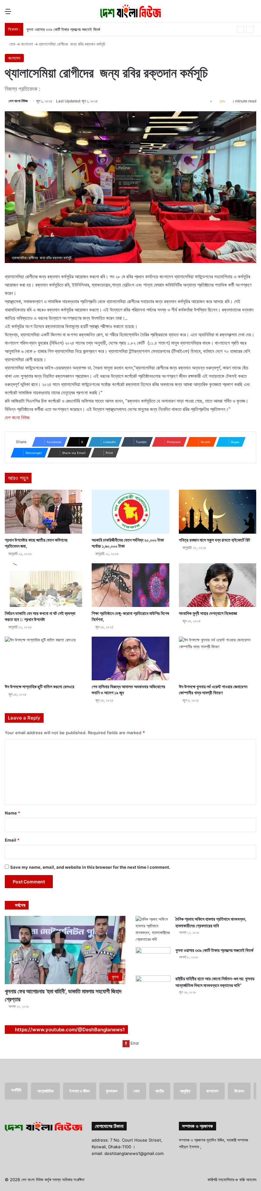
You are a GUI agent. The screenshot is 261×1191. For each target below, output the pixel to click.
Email (12, 840)
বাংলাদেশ (27, 44)
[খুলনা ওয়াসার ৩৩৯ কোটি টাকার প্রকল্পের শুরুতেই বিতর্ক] (153, 959)
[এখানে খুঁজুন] (253, 13)
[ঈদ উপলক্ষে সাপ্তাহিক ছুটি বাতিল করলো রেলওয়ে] (43, 658)
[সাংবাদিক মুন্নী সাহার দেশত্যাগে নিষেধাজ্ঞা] (217, 585)
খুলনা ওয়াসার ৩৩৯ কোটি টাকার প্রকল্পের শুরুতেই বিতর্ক (63, 29)
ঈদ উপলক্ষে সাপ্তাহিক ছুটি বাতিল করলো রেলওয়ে (39, 686)
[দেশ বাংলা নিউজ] (130, 11)
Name (12, 812)
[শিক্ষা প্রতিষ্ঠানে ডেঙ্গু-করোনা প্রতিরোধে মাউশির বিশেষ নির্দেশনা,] (130, 585)
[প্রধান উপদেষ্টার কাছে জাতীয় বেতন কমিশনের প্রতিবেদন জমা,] (43, 511)
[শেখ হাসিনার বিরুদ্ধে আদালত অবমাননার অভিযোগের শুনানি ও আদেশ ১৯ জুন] (130, 658)
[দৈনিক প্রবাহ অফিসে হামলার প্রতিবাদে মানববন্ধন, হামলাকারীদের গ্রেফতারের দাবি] (153, 929)
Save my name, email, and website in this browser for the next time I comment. (90, 867)
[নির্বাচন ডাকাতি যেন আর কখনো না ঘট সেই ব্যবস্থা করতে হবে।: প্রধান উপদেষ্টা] (43, 585)
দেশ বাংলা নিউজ (18, 101)
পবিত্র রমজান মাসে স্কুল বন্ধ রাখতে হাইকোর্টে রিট (214, 540)
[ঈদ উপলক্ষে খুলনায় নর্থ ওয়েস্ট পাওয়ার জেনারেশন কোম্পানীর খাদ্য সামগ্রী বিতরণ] (217, 658)
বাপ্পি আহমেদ (247, 1179)
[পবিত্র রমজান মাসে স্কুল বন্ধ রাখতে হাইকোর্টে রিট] (217, 511)
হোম (11, 44)
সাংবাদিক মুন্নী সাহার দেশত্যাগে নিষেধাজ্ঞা (208, 613)
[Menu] (8, 13)
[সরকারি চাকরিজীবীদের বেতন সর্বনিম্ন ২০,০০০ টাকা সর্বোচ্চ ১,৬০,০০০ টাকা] (130, 511)
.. (126, 318)
